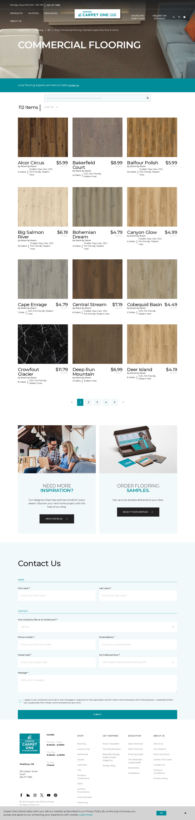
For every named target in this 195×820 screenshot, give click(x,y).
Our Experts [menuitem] (159, 749)
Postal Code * (24, 655)
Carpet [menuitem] (80, 759)
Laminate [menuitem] (82, 765)
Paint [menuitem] (80, 783)
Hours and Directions (137, 17)
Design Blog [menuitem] (109, 765)
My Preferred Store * (109, 655)
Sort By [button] (49, 107)
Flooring (38, 30)
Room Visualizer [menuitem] (111, 743)
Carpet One (24, 30)
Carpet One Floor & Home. (40, 801)
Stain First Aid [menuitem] (135, 749)
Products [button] (16, 13)
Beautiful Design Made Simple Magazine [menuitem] (111, 757)
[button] (173, 17)
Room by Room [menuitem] (161, 754)
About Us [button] (15, 21)
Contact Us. (73, 85)
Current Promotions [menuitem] (83, 790)
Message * (23, 673)
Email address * (106, 637)
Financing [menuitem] (82, 802)
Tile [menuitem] (79, 770)
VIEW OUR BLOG (54, 518)
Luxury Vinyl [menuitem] (83, 749)
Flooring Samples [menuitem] (112, 749)
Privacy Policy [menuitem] (160, 778)
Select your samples (135, 512)
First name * (24, 588)
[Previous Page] (71, 402)
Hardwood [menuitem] (82, 754)
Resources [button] (51, 13)
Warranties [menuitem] (133, 768)
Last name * (105, 588)
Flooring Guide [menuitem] (135, 754)
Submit (97, 714)
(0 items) (184, 17)
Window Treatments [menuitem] (83, 777)
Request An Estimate (159, 17)
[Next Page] (123, 402)
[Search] (148, 98)
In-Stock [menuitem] (33, 13)
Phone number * (26, 637)
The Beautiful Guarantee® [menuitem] (135, 761)
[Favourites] (179, 17)
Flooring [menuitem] (81, 743)
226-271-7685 (53, 5)
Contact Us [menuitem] (159, 765)
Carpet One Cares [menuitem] (162, 759)
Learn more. (86, 814)
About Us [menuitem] (158, 743)
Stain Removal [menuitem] (135, 743)
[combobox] (94, 98)
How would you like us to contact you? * (38, 620)
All (49, 30)
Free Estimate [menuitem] (84, 797)
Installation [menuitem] (134, 773)
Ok (161, 813)
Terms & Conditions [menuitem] (159, 771)
